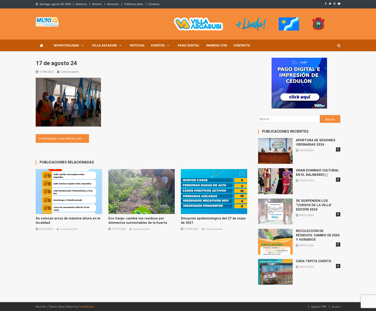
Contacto (153, 4)
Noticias (137, 45)
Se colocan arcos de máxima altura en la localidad (68, 220)
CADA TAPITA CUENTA (313, 261)
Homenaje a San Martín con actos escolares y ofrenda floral (65, 138)
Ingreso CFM (216, 45)
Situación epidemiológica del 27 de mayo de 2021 (213, 220)
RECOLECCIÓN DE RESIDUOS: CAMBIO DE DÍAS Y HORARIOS (318, 235)
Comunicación (69, 72)
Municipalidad (66, 45)
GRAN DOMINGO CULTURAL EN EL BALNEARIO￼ (317, 172)
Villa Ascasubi (104, 45)
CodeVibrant (86, 306)
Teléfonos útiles (133, 4)
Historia (97, 4)
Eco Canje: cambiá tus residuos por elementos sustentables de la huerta (137, 220)
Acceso (336, 306)
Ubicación (113, 4)
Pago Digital (189, 45)
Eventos (158, 45)
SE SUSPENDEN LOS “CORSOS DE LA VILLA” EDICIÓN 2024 (314, 205)
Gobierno (81, 4)
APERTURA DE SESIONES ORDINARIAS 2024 (315, 142)
